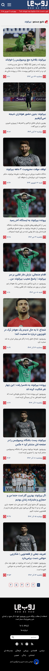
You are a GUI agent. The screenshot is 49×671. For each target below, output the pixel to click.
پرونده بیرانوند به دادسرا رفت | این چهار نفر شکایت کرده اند (25, 387)
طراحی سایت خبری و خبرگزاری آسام (21, 661)
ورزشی (26, 650)
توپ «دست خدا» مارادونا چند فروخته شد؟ (33, 11)
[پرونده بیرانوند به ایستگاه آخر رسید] (24, 203)
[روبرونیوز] (37, 5)
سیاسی (42, 650)
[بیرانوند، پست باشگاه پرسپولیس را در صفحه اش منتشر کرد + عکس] (24, 423)
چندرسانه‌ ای (8, 650)
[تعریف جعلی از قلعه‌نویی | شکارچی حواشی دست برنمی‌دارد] (24, 536)
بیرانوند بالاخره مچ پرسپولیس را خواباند (25, 60)
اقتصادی (34, 650)
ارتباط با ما (24, 625)
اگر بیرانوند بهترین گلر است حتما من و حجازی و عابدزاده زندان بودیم (26, 498)
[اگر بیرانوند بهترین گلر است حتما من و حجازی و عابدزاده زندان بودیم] (24, 478)
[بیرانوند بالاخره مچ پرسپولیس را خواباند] (24, 42)
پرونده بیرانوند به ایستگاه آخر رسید (28, 220)
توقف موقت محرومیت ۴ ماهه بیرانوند (26, 169)
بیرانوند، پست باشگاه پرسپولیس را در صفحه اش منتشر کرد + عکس (27, 442)
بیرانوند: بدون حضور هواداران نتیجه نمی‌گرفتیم (27, 116)
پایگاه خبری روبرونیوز (27, 616)
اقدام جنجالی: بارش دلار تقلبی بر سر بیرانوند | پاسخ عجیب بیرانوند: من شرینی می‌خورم (27, 277)
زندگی (24, 655)
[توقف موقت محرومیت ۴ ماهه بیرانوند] (24, 152)
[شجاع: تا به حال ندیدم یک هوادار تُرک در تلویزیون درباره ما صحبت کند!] (24, 312)
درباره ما (24, 630)
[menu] (9, 4)
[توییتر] (22, 644)
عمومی (17, 655)
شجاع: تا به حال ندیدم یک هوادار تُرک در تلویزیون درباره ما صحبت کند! (25, 332)
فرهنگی (18, 650)
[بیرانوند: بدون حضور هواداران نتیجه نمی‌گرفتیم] (24, 96)
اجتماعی (32, 655)
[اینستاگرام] (26, 644)
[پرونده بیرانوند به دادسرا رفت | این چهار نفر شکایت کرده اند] (24, 367)
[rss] (32, 644)
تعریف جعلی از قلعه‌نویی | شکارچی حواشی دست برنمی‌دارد (28, 556)
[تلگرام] (17, 644)
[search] (3, 5)
